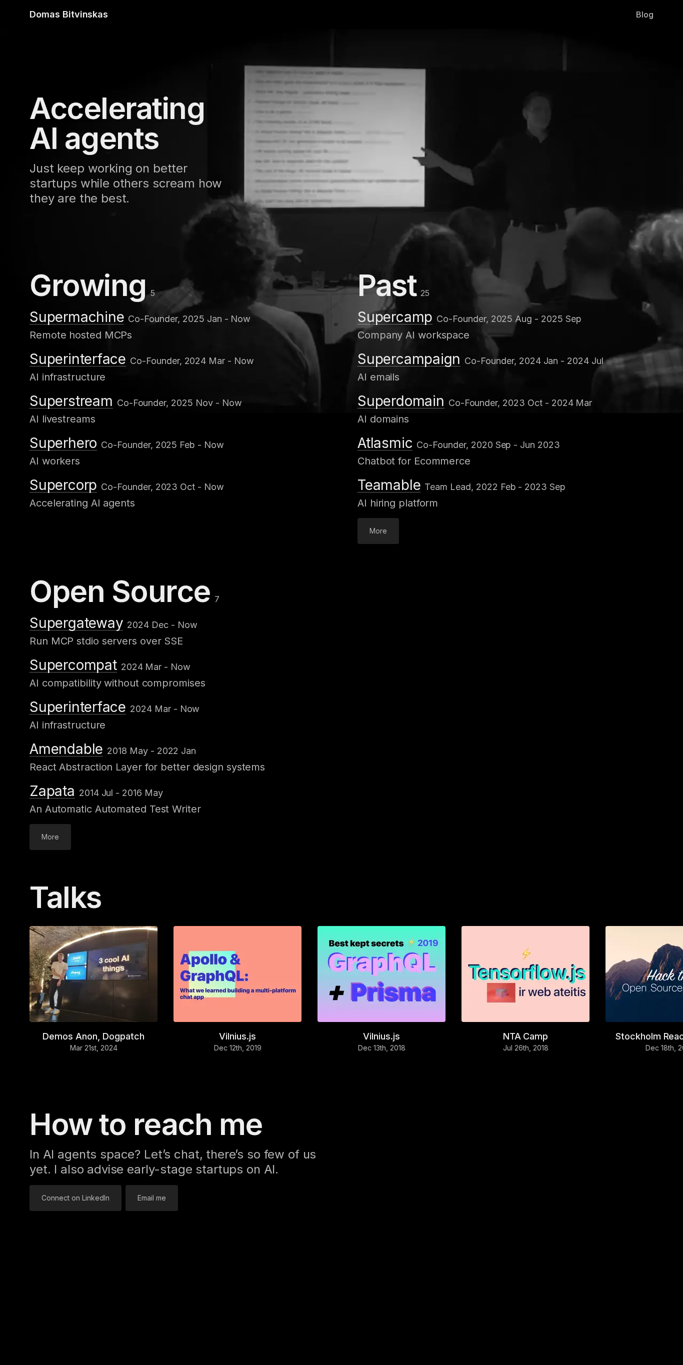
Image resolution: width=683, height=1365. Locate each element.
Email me (152, 1198)
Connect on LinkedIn (76, 1198)
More (378, 530)
